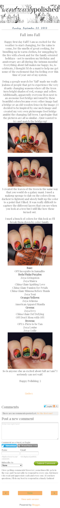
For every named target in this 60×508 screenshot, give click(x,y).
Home (30, 493)
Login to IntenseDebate (9, 445)
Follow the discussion (55, 406)
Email (23, 449)
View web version (30, 499)
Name (4, 449)
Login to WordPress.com (27, 445)
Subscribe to (7, 462)
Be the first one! (44, 413)
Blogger (36, 505)
